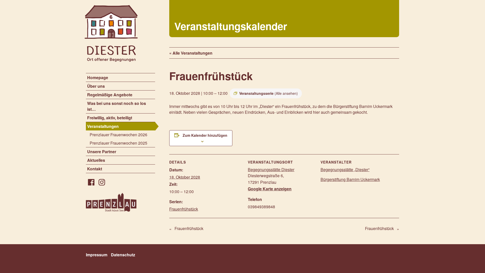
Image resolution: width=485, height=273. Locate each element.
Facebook (91, 182)
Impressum (96, 255)
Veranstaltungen (103, 126)
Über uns (96, 86)
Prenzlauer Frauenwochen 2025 (118, 143)
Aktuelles (96, 160)
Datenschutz (123, 255)
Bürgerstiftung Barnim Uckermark (350, 179)
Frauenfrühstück (183, 209)
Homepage (97, 77)
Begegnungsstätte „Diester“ (345, 169)
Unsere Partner (101, 151)
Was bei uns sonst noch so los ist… (116, 106)
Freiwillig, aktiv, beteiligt (109, 118)
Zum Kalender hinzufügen (205, 135)
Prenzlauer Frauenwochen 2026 (118, 135)
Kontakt (94, 169)
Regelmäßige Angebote (109, 95)
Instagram (102, 182)
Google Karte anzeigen (270, 189)
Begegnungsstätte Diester (271, 169)
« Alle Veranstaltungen (190, 53)
